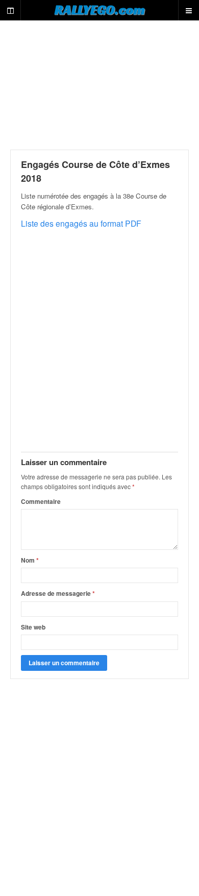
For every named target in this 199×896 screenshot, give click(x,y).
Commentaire (41, 501)
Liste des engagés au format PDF (81, 223)
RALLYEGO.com (100, 10)
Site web (33, 627)
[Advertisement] (99, 85)
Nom (30, 560)
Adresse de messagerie (58, 593)
